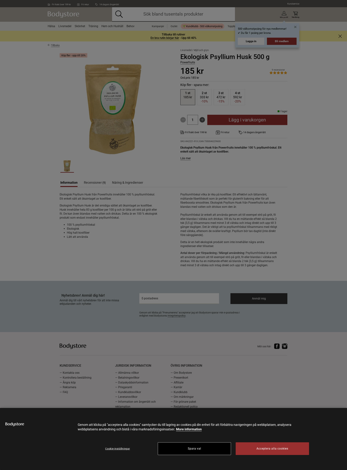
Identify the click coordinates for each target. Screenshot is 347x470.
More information (189, 429)
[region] (173, 439)
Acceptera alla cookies (272, 448)
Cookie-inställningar (117, 448)
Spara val (194, 448)
